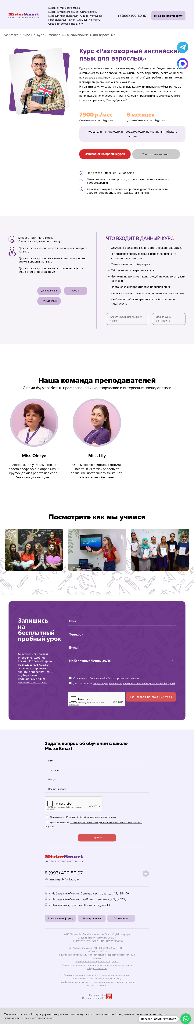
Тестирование (92, 918)
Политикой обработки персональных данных (114, 678)
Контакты (95, 19)
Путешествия (49, 300)
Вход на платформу (168, 15)
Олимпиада (121, 918)
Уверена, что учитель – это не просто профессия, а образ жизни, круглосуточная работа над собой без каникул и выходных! (34, 471)
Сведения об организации (64, 23)
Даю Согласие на (124, 683)
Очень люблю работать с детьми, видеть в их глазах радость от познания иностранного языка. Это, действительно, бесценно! (97, 471)
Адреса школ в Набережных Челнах (126, 318)
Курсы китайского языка (63, 11)
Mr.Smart (11, 35)
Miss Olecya (34, 455)
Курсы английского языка (64, 7)
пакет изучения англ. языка (32, 680)
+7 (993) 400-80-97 (132, 16)
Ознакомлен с (106, 678)
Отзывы (82, 19)
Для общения (49, 290)
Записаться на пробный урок (105, 154)
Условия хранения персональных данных (97, 961)
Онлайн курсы (89, 11)
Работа (76, 290)
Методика (96, 15)
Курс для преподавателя (63, 15)
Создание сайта (97, 995)
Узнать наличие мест (156, 154)
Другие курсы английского (163, 318)
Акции (84, 15)
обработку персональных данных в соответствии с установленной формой (134, 683)
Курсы (27, 35)
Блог (72, 19)
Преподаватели (57, 19)
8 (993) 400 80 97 (64, 872)
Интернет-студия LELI (94, 998)
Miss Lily (97, 455)
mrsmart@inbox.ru (64, 879)
